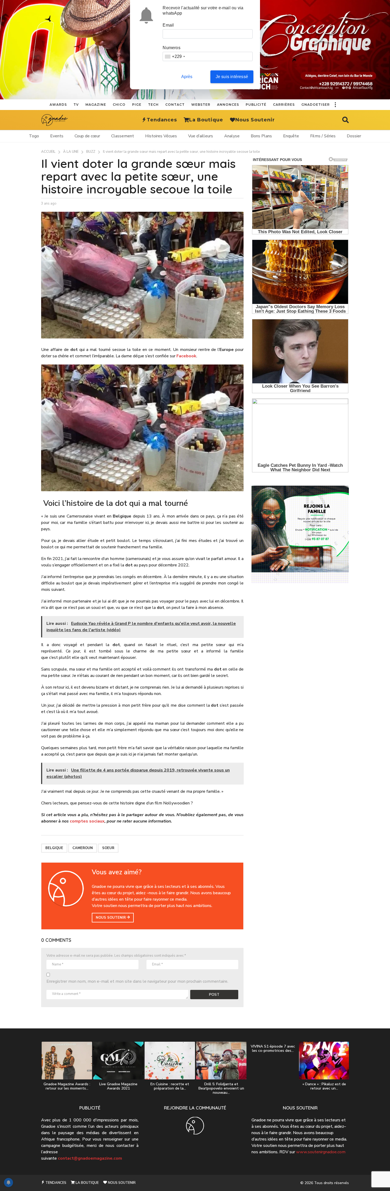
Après (187, 76)
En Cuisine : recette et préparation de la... (169, 1086)
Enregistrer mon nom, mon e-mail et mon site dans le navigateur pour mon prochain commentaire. (137, 981)
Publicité (256, 105)
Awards (58, 105)
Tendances (162, 120)
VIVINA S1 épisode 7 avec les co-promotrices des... (273, 1048)
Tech (153, 105)
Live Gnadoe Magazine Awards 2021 (118, 1086)
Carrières (284, 105)
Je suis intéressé (232, 76)
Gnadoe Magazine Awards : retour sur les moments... (67, 1086)
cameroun (82, 848)
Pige (136, 105)
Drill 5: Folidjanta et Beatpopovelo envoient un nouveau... (221, 1088)
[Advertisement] (300, 631)
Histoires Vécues (161, 136)
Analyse (232, 136)
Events (56, 136)
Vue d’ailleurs (200, 136)
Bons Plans (261, 136)
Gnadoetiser (315, 105)
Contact (175, 105)
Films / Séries (323, 136)
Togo (34, 136)
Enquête (291, 136)
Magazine (95, 105)
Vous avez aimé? (117, 872)
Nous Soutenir (255, 120)
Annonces (228, 105)
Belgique (54, 848)
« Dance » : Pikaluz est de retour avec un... (324, 1086)
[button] (335, 104)
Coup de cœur (87, 136)
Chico (119, 105)
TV (76, 105)
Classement (122, 136)
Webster (200, 105)
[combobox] (175, 56)
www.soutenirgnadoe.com (320, 1152)
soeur (108, 848)
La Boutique (206, 120)
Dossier (354, 136)
